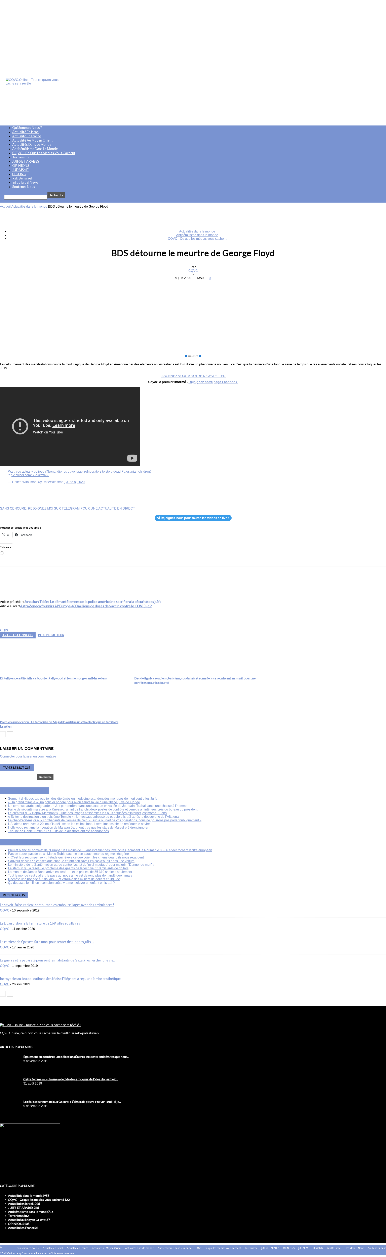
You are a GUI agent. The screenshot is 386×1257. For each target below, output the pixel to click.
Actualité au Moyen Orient (32, 140)
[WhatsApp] (207, 284)
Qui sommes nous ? (27, 127)
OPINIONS (20, 165)
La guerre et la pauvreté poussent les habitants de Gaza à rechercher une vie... (58, 960)
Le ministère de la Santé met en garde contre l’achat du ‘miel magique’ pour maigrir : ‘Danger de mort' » (81, 864)
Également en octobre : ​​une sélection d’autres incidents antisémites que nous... (76, 1056)
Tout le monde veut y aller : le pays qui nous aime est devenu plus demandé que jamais (70, 875)
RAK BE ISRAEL (25, 842)
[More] (222, 284)
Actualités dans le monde (31, 144)
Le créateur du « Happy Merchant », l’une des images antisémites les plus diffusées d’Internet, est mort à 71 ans (87, 813)
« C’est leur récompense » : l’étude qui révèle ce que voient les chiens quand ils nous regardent (76, 857)
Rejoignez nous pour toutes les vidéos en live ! (195, 518)
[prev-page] (3, 734)
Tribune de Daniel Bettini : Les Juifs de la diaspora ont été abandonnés (58, 831)
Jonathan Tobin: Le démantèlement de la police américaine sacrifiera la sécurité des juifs (92, 601)
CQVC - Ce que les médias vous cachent (197, 238)
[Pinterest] (192, 284)
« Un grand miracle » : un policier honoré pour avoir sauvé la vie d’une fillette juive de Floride (74, 802)
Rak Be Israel (22, 178)
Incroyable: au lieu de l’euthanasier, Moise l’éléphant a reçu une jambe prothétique (60, 979)
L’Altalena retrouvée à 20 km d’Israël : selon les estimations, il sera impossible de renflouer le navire (79, 824)
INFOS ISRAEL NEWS (29, 790)
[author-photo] (9, 626)
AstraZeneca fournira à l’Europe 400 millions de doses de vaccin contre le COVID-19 (86, 606)
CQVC (193, 270)
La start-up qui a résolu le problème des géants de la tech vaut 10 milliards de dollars (68, 868)
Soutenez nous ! (24, 187)
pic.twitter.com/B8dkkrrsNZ (30, 475)
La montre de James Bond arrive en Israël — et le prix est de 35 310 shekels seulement (70, 872)
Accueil (5, 206)
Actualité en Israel (25, 132)
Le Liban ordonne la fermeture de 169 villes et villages (40, 923)
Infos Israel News (25, 182)
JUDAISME (20, 170)
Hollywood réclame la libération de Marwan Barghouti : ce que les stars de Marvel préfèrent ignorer (78, 827)
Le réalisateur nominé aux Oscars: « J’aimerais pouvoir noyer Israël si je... (72, 1101)
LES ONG (19, 174)
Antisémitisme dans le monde (35, 149)
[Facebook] (163, 284)
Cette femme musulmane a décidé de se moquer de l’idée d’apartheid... (70, 1079)
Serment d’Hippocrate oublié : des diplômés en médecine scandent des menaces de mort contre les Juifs (82, 798)
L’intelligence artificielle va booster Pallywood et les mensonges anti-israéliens (53, 678)
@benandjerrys (56, 471)
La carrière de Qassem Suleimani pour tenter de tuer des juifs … (47, 942)
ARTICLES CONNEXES (17, 635)
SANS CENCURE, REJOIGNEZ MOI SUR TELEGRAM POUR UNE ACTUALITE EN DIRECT (67, 508)
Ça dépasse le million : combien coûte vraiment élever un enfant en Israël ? (61, 882)
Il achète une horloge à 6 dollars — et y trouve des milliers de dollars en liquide (64, 879)
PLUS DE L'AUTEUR (51, 635)
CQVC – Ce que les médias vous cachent (43, 153)
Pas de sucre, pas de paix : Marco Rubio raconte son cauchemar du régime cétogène (68, 853)
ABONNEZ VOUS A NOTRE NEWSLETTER (193, 376)
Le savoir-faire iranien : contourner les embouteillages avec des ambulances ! (57, 905)
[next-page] (10, 734)
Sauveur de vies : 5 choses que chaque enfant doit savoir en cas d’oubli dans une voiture (71, 861)
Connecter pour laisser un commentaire (28, 756)
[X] (178, 284)
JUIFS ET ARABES (25, 161)
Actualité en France (26, 136)
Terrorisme (20, 157)
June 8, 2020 (75, 482)
